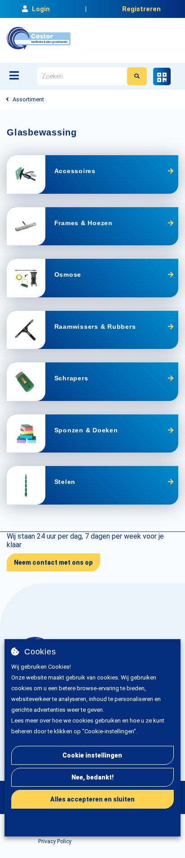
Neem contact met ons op (53, 562)
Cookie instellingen (92, 755)
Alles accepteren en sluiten (92, 799)
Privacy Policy (54, 841)
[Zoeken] (137, 76)
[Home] (38, 38)
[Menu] (14, 75)
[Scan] (162, 76)
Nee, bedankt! (92, 777)
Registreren (141, 9)
